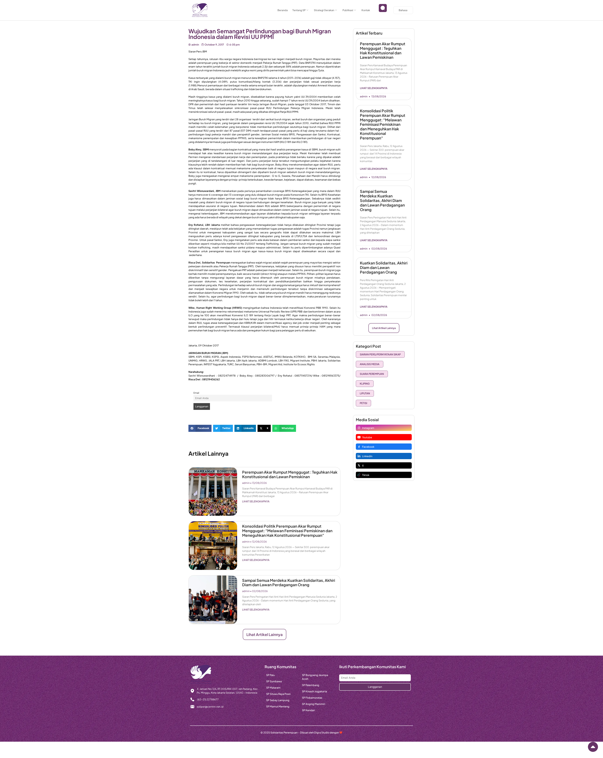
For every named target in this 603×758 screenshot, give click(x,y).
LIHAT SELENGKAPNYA (255, 501)
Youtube (367, 437)
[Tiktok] (359, 475)
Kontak (365, 10)
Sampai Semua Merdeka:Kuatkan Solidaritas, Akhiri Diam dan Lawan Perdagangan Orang (288, 582)
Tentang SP (299, 10)
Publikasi (347, 10)
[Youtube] (359, 437)
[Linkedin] (359, 456)
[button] (200, 428)
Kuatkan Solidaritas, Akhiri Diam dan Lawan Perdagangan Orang (383, 267)
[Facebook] (359, 446)
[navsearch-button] (383, 10)
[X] (359, 465)
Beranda (282, 10)
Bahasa (403, 10)
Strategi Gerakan (324, 10)
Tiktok (365, 475)
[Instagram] (359, 428)
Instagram (368, 427)
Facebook (368, 446)
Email (196, 392)
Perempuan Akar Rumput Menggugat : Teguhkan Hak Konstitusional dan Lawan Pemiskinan (289, 474)
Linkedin (367, 456)
